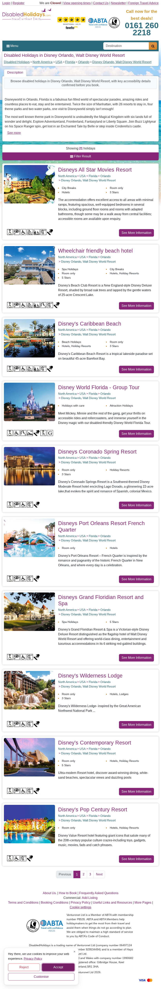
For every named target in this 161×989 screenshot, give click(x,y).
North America (42, 62)
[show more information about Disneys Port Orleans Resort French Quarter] (29, 537)
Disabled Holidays (17, 62)
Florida (70, 62)
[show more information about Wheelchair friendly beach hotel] (29, 265)
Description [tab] (15, 72)
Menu (14, 46)
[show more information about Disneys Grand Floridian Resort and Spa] (29, 611)
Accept (58, 967)
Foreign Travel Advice (143, 3)
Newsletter (118, 3)
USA (59, 62)
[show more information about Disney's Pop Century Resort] (29, 824)
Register (18, 3)
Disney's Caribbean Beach (89, 324)
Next (99, 874)
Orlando (83, 62)
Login (6, 3)
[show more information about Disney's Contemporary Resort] (29, 757)
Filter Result (82, 156)
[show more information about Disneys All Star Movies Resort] (29, 184)
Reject (23, 967)
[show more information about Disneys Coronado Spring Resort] (29, 466)
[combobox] (126, 46)
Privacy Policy (33, 958)
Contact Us (101, 3)
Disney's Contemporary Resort (94, 743)
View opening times (77, 3)
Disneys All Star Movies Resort (95, 170)
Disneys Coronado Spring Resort (97, 452)
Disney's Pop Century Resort (92, 809)
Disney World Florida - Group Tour (98, 387)
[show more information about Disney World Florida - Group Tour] (29, 401)
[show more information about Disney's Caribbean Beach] (29, 338)
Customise (41, 976)
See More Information (136, 232)
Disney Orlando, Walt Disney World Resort (121, 62)
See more (14, 132)
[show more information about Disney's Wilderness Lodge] (29, 690)
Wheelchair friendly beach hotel (95, 251)
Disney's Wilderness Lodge (90, 676)
